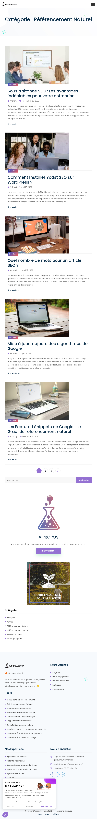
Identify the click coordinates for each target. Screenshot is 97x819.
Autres (10, 622)
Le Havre (55, 814)
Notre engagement (61, 676)
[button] (5, 815)
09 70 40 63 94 (70, 768)
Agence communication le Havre (22, 769)
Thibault (13, 187)
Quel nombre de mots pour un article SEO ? (44, 263)
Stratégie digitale (14, 638)
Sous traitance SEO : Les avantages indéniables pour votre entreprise (43, 93)
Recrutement (58, 689)
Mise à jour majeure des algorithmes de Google (48, 346)
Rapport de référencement (19, 708)
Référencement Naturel (17, 626)
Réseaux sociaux (14, 634)
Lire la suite (13, 124)
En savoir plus (48, 551)
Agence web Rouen (16, 773)
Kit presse (57, 685)
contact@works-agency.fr (71, 764)
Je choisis (29, 806)
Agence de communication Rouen (22, 765)
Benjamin (14, 270)
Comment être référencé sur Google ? (24, 733)
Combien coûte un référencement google (26, 729)
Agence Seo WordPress (17, 756)
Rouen (40, 814)
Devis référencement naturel (20, 725)
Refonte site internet (16, 761)
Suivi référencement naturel (19, 704)
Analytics (11, 617)
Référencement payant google (21, 716)
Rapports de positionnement (19, 720)
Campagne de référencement (21, 700)
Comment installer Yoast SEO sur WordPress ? (41, 180)
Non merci (11, 806)
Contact (11, 777)
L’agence (56, 672)
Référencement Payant (17, 630)
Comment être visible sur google (21, 737)
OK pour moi (46, 806)
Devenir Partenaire (61, 681)
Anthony (13, 101)
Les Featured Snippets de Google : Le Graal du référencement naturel (44, 429)
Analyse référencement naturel (21, 712)
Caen (47, 814)
